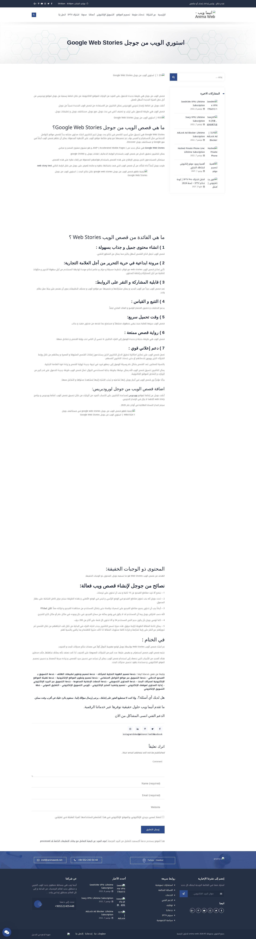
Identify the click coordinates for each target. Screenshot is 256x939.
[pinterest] (145, 729)
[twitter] (152, 729)
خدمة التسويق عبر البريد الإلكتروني (52, 682)
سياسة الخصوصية (165, 920)
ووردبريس (132, 395)
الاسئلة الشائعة (165, 890)
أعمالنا (92, 15)
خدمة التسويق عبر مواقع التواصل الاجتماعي (123, 678)
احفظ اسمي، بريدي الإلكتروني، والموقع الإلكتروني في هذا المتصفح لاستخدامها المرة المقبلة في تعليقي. (108, 817)
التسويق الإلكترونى (105, 15)
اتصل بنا (62, 15)
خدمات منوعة (138, 15)
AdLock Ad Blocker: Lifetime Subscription (191, 134)
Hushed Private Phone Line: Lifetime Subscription (191, 150)
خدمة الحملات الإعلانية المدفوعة (90, 682)
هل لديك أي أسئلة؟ (151, 697)
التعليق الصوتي (51, 685)
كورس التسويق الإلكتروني (76, 685)
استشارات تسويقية (164, 885)
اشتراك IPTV (73, 15)
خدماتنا (169, 910)
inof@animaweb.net (51, 860)
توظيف (169, 905)
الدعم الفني (156, 716)
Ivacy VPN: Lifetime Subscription (195, 119)
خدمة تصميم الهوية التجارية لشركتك (117, 674)
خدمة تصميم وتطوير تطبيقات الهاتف (76, 674)
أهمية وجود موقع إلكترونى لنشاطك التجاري (192, 165)
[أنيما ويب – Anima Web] (205, 14)
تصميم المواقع (123, 15)
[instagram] (130, 729)
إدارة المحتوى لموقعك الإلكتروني (145, 685)
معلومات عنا (100, 934)
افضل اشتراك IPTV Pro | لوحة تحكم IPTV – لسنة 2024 (191, 181)
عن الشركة (151, 15)
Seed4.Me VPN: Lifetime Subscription (193, 103)
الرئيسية (161, 15)
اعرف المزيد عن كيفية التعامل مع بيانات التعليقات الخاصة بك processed (73, 841)
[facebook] (160, 729)
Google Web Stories (155, 148)
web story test (44, 166)
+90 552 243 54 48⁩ (88, 860)
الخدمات (169, 895)
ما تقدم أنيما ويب (153, 707)
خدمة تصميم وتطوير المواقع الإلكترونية (77, 678)
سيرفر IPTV (167, 915)
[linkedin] (137, 729)
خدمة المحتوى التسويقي (122, 682)
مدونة (84, 15)
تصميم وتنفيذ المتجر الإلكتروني (108, 685)
